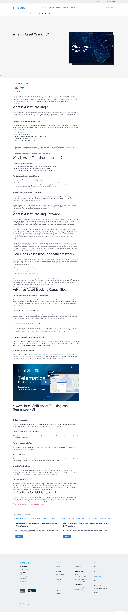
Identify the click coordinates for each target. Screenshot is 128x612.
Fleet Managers (78, 584)
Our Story (57, 593)
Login (97, 1)
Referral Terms (97, 585)
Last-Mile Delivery (79, 571)
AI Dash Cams (58, 569)
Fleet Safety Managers (80, 587)
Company (73, 7)
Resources (65, 7)
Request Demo (109, 7)
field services (78, 569)
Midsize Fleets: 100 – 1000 (81, 579)
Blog (95, 566)
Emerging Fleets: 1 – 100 (80, 576)
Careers (57, 595)
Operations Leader (79, 589)
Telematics (58, 571)
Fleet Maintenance (59, 574)
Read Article (19, 536)
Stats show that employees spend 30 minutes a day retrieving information (39, 147)
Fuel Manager (58, 579)
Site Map (96, 592)
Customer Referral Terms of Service (100, 588)
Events (95, 571)
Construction (78, 566)
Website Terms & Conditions (100, 583)
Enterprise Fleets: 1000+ (80, 582)
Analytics (57, 566)
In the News (58, 590)
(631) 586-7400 (23, 574)
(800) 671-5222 (23, 578)
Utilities (76, 574)
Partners (58, 7)
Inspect (57, 576)
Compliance (58, 582)
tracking (48, 153)
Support (95, 569)
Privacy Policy (97, 580)
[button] (45, 382)
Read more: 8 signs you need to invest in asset (30, 153)
